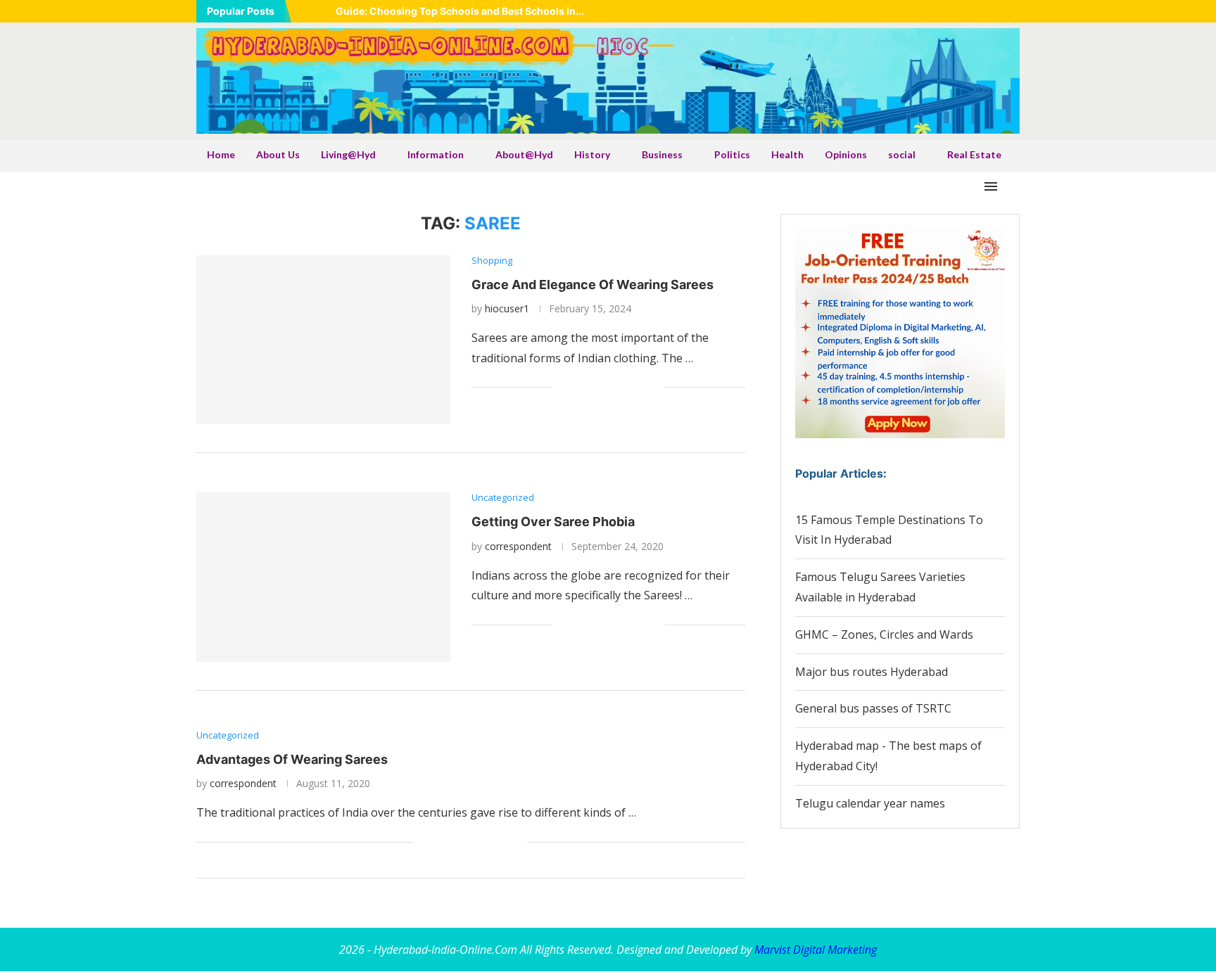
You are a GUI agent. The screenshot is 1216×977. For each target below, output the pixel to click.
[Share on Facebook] (580, 388)
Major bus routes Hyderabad (871, 671)
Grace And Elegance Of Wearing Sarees (592, 284)
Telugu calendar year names (870, 803)
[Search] (1013, 186)
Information (435, 154)
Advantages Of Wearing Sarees (292, 759)
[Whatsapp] (998, 11)
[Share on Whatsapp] (610, 388)
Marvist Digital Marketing (815, 949)
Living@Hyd (348, 154)
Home (221, 154)
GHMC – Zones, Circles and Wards (884, 634)
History (592, 154)
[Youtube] (980, 11)
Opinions (846, 154)
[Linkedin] (962, 11)
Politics (732, 154)
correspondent (518, 546)
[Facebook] (927, 11)
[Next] (322, 11)
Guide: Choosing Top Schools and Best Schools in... (460, 11)
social (902, 154)
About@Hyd (524, 154)
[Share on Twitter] (595, 388)
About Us (278, 154)
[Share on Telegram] (624, 388)
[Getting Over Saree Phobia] (323, 576)
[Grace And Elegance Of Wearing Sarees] (323, 339)
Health (787, 154)
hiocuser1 (507, 308)
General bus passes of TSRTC (873, 708)
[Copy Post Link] (639, 388)
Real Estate (974, 154)
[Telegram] (1015, 11)
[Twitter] (945, 11)
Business (662, 154)
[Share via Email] (654, 388)
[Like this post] (562, 388)
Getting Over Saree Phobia (553, 521)
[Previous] (304, 11)
